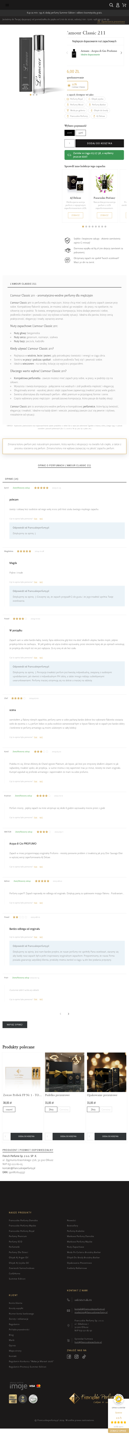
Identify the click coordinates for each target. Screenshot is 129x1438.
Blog (11, 1335)
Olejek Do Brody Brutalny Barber (83, 1257)
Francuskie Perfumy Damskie (23, 1220)
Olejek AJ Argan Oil (18, 1257)
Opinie (12, 1345)
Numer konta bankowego (21, 1313)
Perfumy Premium (18, 1236)
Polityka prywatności (19, 1329)
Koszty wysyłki (16, 1308)
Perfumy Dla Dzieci (18, 1252)
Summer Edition (17, 1278)
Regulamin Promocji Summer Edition (27, 1366)
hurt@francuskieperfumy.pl (88, 1342)
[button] (30, 95)
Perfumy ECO (15, 1241)
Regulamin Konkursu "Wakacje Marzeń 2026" (31, 1361)
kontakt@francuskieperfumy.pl (19, 1168)
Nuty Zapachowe (75, 1247)
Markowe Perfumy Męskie (79, 1241)
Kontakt (12, 1356)
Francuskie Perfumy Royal (21, 1231)
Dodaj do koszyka (99, 143)
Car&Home (14, 1273)
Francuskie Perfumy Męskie (22, 1225)
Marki (11, 1340)
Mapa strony (15, 1350)
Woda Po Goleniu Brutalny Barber (84, 1252)
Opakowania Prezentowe (79, 1263)
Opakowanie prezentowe (102, 1095)
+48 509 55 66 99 (101, 19)
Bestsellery (72, 1225)
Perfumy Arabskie (75, 1231)
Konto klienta (15, 1303)
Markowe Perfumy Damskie (80, 1236)
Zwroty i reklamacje (18, 1319)
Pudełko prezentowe (57, 1095)
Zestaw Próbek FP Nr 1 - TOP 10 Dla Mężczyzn (22, 1095)
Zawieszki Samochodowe (21, 1268)
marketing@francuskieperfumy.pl (91, 1312)
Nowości (71, 1220)
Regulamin (14, 1324)
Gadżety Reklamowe (77, 1268)
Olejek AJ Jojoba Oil (19, 1263)
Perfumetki (14, 1247)
